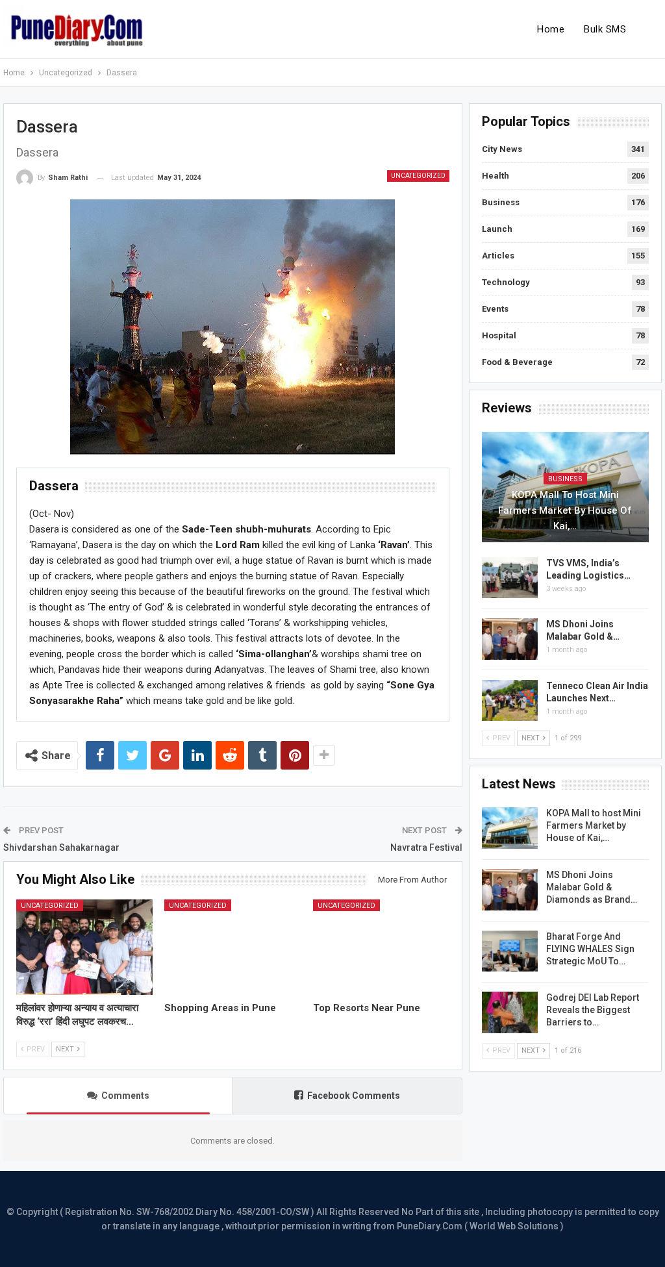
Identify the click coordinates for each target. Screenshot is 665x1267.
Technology (506, 282)
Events (495, 309)
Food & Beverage (517, 362)
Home (550, 29)
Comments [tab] (125, 1095)
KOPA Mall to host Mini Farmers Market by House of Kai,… (565, 510)
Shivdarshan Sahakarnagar (61, 847)
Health (495, 176)
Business (501, 202)
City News (502, 149)
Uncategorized (418, 175)
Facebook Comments (353, 1095)
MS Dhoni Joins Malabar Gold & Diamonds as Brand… (591, 887)
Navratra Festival (426, 847)
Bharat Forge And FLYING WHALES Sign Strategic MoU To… (590, 948)
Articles (498, 255)
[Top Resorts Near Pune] (381, 947)
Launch (497, 229)
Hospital (499, 335)
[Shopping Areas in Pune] (232, 947)
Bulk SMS (605, 29)
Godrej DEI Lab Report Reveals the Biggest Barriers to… (592, 1009)
